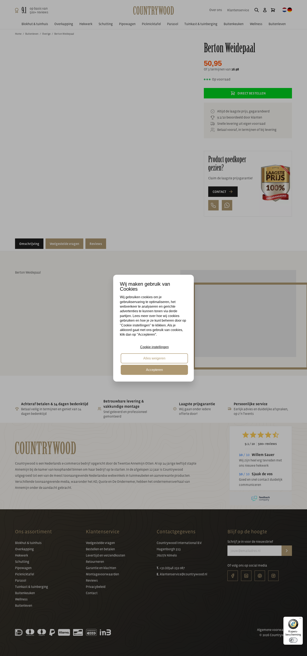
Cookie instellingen (154, 347)
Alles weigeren (154, 358)
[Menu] (300, 619)
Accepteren (154, 369)
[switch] (293, 640)
